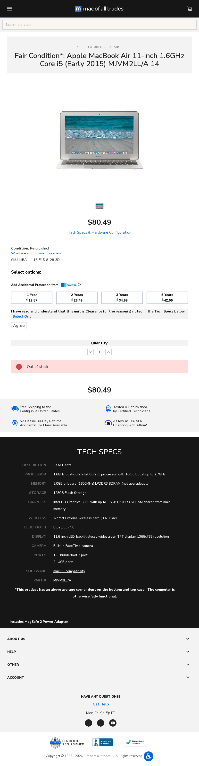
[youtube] (112, 723)
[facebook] (88, 723)
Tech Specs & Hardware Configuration (99, 232)
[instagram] (100, 723)
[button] (148, 756)
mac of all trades (99, 756)
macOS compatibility (69, 571)
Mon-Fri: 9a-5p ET (100, 713)
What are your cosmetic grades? (36, 253)
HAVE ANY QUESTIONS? (100, 697)
